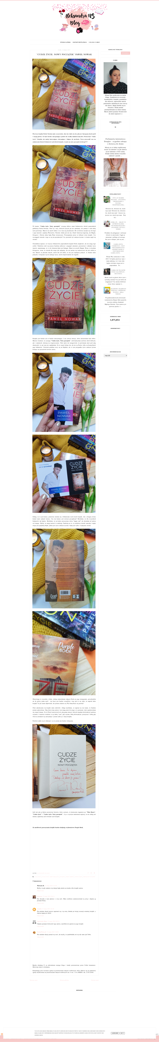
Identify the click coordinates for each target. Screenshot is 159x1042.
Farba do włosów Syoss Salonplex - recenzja (118, 272)
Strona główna (65, 42)
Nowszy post (33, 980)
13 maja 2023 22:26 (48, 909)
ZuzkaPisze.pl (41, 932)
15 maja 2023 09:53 (53, 921)
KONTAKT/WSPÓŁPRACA (80, 42)
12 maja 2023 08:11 (49, 896)
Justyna (39, 896)
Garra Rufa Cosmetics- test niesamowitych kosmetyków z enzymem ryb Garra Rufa (118, 248)
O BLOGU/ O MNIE (94, 42)
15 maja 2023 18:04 (53, 932)
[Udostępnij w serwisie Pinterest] (94, 873)
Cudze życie (37, 876)
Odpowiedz (40, 891)
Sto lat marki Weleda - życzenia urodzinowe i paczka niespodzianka (118, 201)
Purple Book (79, 876)
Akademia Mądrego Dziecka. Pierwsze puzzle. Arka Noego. (118, 291)
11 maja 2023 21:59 (51, 885)
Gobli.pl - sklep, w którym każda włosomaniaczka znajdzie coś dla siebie (118, 225)
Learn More (115, 1033)
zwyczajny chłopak (89, 876)
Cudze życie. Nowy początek (50, 876)
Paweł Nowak (70, 876)
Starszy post (95, 980)
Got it (122, 1033)
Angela (39, 909)
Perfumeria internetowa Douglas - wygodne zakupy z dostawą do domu (115, 141)
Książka (62, 876)
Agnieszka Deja (42, 921)
